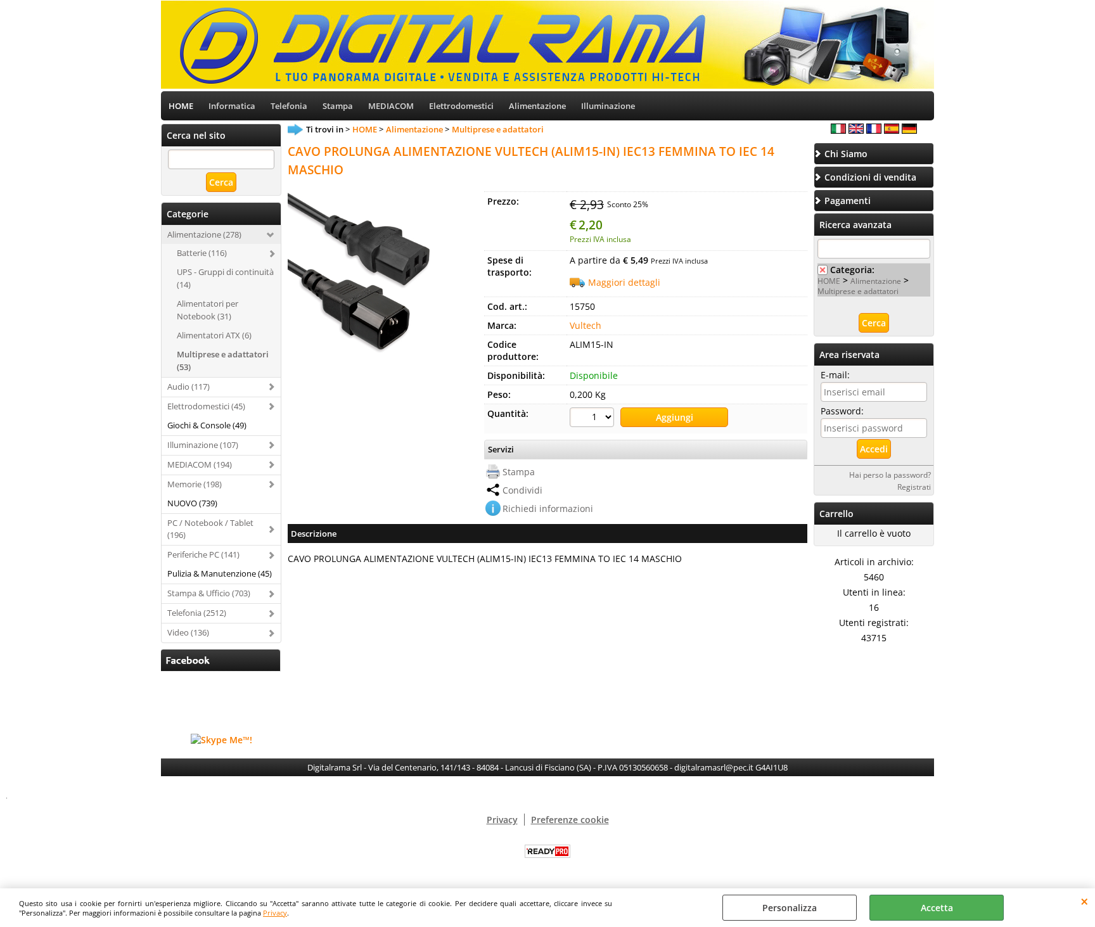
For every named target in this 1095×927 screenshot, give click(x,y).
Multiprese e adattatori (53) (223, 360)
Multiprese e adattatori (858, 291)
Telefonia (289, 106)
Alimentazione (537, 106)
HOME (181, 106)
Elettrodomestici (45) (206, 406)
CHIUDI (1084, 901)
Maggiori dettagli (624, 282)
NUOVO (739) (192, 503)
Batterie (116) (202, 253)
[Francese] (874, 130)
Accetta (937, 908)
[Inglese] (856, 130)
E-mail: (835, 375)
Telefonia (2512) (196, 612)
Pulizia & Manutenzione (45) (219, 573)
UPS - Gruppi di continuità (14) (225, 278)
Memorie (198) (194, 484)
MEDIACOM (391, 106)
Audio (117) (188, 386)
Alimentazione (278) (204, 234)
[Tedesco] (909, 130)
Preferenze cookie (570, 820)
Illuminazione (608, 106)
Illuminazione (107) (202, 445)
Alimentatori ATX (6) (214, 335)
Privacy (275, 912)
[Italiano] (838, 130)
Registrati (914, 487)
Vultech (585, 325)
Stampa (338, 106)
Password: (842, 411)
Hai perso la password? (890, 475)
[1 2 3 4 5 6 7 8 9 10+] (593, 418)
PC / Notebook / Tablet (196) (210, 529)
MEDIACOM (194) (199, 464)
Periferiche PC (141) (203, 554)
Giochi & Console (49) (207, 425)
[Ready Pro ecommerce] (547, 851)
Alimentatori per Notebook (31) (207, 310)
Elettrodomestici (461, 106)
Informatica (231, 106)
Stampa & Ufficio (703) (208, 593)
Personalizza (789, 908)
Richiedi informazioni (548, 508)
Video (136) (188, 632)
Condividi (522, 490)
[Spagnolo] (891, 130)
